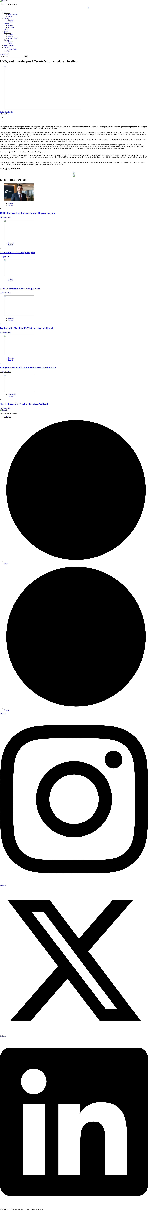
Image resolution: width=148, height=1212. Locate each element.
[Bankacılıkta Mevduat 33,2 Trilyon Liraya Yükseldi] (74, 305)
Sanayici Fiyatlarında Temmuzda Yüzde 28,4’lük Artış (28, 367)
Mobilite (10, 36)
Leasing (10, 20)
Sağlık (10, 16)
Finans (6, 18)
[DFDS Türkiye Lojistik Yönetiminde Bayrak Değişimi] (74, 192)
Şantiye (6, 47)
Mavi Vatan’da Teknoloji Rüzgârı (17, 252)
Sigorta (6, 29)
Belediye (7, 51)
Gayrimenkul (12, 49)
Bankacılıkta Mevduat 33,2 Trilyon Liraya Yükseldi (26, 328)
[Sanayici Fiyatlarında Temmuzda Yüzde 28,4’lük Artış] (74, 345)
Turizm (10, 42)
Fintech (6, 24)
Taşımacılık (7, 33)
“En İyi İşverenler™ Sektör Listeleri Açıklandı (24, 404)
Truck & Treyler (13, 38)
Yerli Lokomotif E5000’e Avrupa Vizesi (20, 288)
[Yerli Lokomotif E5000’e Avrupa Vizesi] (74, 268)
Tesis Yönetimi (8, 45)
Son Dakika (9, 112)
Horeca (6, 40)
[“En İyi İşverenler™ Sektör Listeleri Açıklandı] (74, 383)
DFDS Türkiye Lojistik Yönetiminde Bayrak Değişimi (28, 213)
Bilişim (10, 25)
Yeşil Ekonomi (12, 14)
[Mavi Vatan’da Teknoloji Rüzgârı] (74, 230)
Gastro (10, 44)
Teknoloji (11, 27)
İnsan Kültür (12, 394)
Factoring (11, 22)
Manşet (10, 205)
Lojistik (10, 34)
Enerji (6, 31)
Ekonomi (7, 13)
